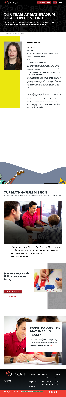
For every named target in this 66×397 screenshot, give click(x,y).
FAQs (57, 381)
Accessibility (7, 391)
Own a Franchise (46, 381)
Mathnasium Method (34, 374)
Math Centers (7, 33)
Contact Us (32, 386)
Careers (57, 374)
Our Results (45, 374)
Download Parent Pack (9, 385)
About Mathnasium (47, 377)
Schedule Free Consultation (43, 2)
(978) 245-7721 (7, 382)
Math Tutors (47, 384)
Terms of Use (7, 392)
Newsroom (58, 377)
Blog (56, 384)
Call (12, 296)
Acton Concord (14, 33)
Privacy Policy (15, 391)
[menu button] (55, 2)
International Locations (32, 382)
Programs (31, 377)
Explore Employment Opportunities (39, 345)
